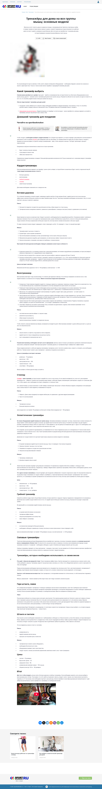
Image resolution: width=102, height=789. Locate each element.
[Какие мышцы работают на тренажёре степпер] (23, 743)
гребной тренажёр (24, 179)
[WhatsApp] (58, 722)
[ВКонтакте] (40, 722)
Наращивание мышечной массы (27, 111)
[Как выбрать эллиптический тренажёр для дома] (51, 743)
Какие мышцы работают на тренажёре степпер (22, 754)
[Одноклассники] (51, 722)
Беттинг (19, 1)
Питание (12, 1)
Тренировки (27, 1)
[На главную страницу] (11, 6)
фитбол (35, 139)
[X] (43, 722)
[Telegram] (47, 722)
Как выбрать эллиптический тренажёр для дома (50, 754)
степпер (21, 181)
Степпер (19, 378)
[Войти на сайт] (98, 1)
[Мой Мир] (61, 722)
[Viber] (54, 722)
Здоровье (5, 1)
